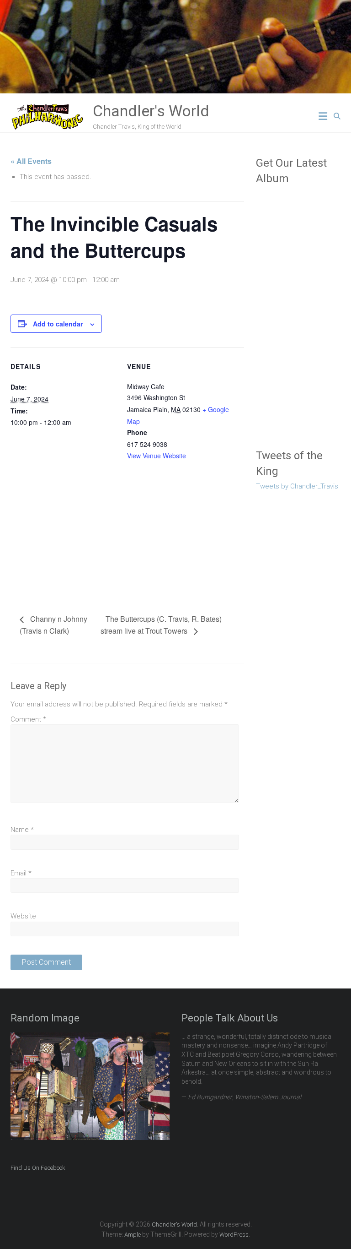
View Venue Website (156, 455)
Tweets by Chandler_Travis (297, 486)
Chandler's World (151, 111)
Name (22, 829)
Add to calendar (58, 323)
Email (21, 873)
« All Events (31, 161)
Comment (28, 719)
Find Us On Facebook (38, 1167)
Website (23, 916)
